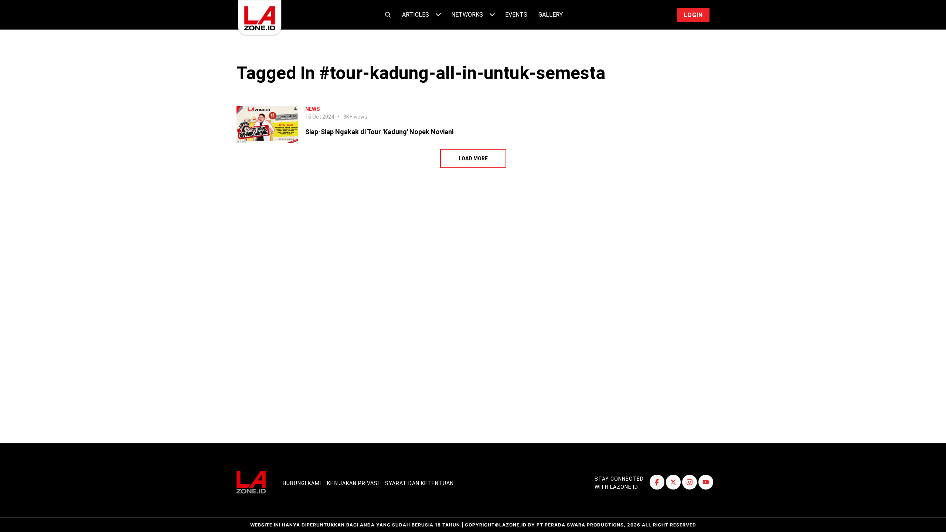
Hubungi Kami (302, 483)
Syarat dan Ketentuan (419, 483)
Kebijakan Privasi (353, 483)
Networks (467, 14)
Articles (415, 14)
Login (693, 14)
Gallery (550, 14)
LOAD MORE (473, 158)
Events (516, 14)
